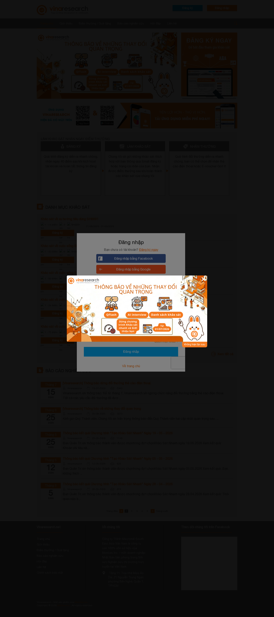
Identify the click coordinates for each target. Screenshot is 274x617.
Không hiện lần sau (194, 344)
